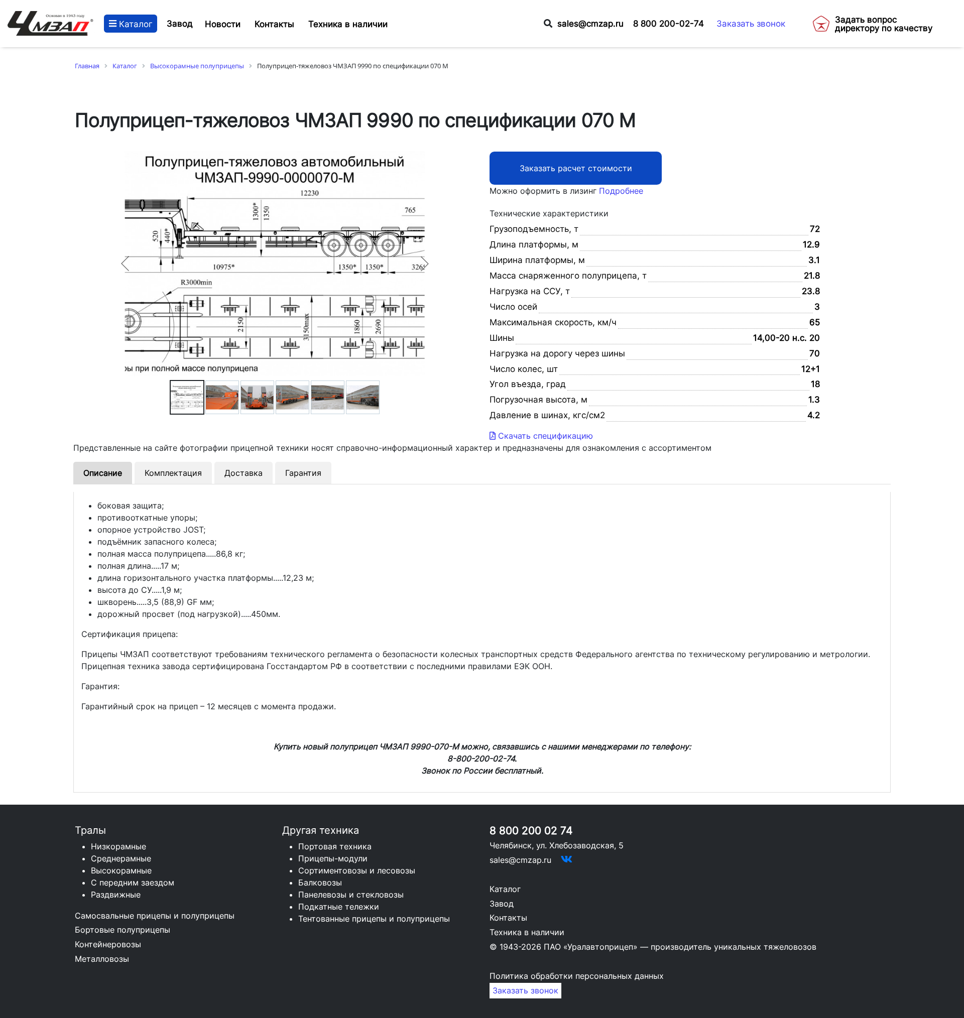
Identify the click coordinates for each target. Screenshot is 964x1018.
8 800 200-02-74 (668, 23)
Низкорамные (118, 846)
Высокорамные (121, 870)
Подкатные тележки (338, 907)
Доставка (243, 473)
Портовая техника (335, 846)
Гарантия (303, 473)
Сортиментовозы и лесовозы (356, 870)
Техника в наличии (527, 932)
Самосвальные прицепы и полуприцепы (154, 916)
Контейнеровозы (108, 944)
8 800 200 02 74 (531, 830)
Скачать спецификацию (544, 436)
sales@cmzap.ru (590, 23)
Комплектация (173, 473)
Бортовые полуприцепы (122, 930)
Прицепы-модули (333, 858)
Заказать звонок (750, 23)
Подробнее (621, 191)
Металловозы (102, 959)
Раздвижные (116, 894)
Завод (180, 23)
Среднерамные (121, 858)
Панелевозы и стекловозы (351, 894)
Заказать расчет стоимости (576, 168)
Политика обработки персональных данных (577, 976)
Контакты (508, 918)
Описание (102, 473)
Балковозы (320, 882)
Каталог (134, 23)
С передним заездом (132, 882)
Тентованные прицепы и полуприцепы (374, 919)
